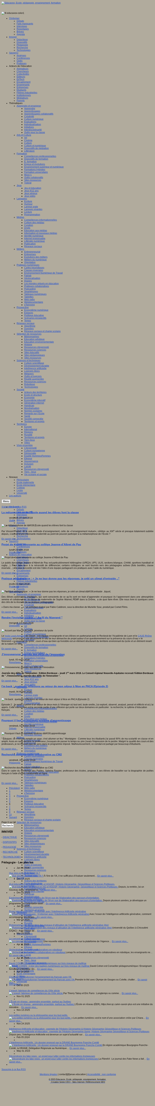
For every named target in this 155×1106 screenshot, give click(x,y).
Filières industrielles (27, 581)
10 (10, 814)
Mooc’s (28, 663)
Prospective (23, 796)
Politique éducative (34, 804)
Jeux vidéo (29, 684)
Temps (27, 809)
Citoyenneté (30, 936)
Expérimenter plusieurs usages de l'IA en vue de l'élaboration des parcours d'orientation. (54, 898)
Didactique (22, 528)
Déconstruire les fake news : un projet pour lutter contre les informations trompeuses (52, 1056)
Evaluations (30, 610)
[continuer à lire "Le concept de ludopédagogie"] (26, 941)
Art (25, 626)
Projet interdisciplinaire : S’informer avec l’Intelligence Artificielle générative (47, 911)
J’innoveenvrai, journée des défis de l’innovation (33, 654)
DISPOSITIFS (10, 842)
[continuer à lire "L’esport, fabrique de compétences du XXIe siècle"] (36, 993)
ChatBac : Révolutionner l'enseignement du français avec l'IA (40, 977)
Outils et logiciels (33, 865)
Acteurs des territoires (35, 880)
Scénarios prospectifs (35, 806)
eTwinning (29, 793)
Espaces (28, 801)
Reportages (15, 662)
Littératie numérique (34, 729)
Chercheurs (23, 560)
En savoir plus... (10, 539)
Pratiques (21, 552)
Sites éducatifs (31, 841)
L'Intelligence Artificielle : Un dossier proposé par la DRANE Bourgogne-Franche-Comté (54, 1042)
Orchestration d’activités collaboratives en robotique (35, 949)
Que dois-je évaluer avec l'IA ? (24, 873)
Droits (27, 716)
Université (22, 981)
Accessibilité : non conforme (101, 1074)
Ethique (28, 947)
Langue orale (31, 695)
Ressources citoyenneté (36, 835)
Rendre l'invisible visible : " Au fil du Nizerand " (32, 617)
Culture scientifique (34, 851)
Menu (6, 501)
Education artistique (34, 827)
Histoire (28, 833)
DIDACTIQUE (10, 837)
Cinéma (28, 629)
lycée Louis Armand (15, 636)
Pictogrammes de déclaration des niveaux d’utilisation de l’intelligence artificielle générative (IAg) (59, 925)
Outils (12, 520)
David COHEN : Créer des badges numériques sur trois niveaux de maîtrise (47, 963)
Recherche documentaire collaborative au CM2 (32, 754)
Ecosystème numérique (36, 798)
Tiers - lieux (30, 960)
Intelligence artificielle (35, 857)
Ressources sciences (35, 838)
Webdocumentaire (33, 790)
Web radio (29, 788)
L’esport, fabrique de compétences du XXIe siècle (34, 990)
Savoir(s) (13, 541)
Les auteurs (15, 984)
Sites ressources (32, 846)
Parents (21, 589)
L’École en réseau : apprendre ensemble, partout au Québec (40, 1001)
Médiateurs (22, 586)
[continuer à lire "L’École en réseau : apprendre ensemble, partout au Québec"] (42, 1004)
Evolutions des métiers (35, 745)
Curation (28, 713)
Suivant (13, 817)
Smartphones (31, 780)
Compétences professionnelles (40, 644)
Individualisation (32, 613)
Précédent (14, 788)
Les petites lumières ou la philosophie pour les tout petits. (38, 1015)
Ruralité (28, 923)
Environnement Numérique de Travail (43, 761)
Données (29, 817)
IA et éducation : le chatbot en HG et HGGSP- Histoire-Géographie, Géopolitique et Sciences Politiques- (62, 884)
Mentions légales (48, 1074)
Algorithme (29, 814)
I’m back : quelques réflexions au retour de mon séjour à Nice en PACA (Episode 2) (55, 686)
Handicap (29, 894)
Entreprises (22, 575)
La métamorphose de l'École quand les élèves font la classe (40, 512)
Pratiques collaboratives (36, 774)
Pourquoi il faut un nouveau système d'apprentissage (36, 720)
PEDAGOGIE (9, 847)
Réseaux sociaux (25, 812)
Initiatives (29, 615)
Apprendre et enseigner (29, 594)
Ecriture (28, 690)
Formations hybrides (34, 658)
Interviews (22, 515)
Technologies (23, 538)
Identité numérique (33, 724)
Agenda (21, 522)
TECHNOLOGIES (12, 857)
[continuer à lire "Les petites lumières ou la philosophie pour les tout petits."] (40, 1018)
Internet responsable (34, 727)
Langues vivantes (33, 697)
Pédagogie (14, 552)
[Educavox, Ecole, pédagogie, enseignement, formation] (31, 3)
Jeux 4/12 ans (31, 679)
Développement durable (36, 854)
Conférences (23, 546)
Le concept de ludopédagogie (24, 938)
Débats (20, 509)
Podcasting (30, 777)
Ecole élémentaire (26, 973)
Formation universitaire (36, 660)
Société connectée (33, 907)
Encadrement (23, 570)
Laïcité (27, 955)
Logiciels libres (32, 859)
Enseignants (23, 573)
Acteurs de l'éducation (20, 554)
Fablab (27, 764)
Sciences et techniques (28, 849)
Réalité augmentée (34, 867)
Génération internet (34, 891)
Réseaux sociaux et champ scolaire (42, 819)
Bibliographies (31, 825)
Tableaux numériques (35, 782)
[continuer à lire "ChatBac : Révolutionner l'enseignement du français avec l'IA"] (42, 979)
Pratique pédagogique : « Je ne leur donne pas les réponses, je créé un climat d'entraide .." (60, 578)
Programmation (32, 703)
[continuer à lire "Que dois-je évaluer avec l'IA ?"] (26, 876)
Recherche (22, 536)
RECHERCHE (10, 852)
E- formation (30, 650)
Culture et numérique (35, 634)
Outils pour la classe (34, 621)
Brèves (20, 520)
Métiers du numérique (35, 748)
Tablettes (28, 785)
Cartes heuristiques (34, 756)
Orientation (30, 751)
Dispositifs (14, 625)
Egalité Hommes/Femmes (37, 944)
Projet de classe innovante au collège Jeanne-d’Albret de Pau (41, 544)
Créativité (29, 605)
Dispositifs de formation (36, 647)
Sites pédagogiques (34, 843)
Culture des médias (34, 711)
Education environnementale (39, 830)
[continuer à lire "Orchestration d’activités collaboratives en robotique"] (37, 952)
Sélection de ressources (29, 822)
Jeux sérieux (30, 682)
